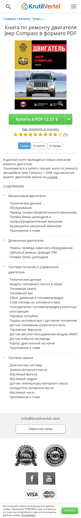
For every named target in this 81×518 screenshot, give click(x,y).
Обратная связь (40, 429)
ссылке (52, 177)
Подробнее (28, 515)
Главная (9, 19)
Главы (24, 146)
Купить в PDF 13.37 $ (37, 119)
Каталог (25, 19)
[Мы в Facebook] (32, 478)
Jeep (36, 19)
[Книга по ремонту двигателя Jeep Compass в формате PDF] (41, 74)
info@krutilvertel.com (40, 418)
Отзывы (55, 146)
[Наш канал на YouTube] (49, 478)
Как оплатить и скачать (40, 129)
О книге (39, 146)
